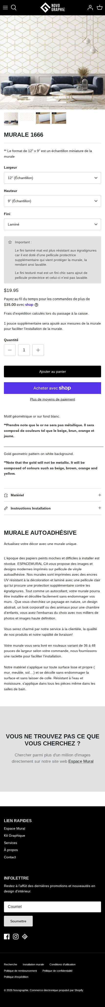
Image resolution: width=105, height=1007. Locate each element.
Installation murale (33, 964)
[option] (52, 62)
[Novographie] (52, 7)
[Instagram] (16, 936)
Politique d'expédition (16, 976)
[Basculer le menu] (5, 7)
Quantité (11, 340)
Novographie (20, 990)
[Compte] (89, 7)
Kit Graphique (14, 835)
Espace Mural (81, 761)
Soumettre (18, 921)
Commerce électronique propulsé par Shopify (56, 990)
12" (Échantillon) (20, 178)
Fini (7, 214)
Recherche (10, 964)
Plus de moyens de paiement (52, 399)
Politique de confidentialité (57, 970)
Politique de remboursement (20, 970)
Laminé (13, 224)
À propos (11, 850)
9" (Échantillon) (19, 201)
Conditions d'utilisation (62, 964)
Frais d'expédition (17, 313)
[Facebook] (7, 936)
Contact (10, 857)
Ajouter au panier (52, 371)
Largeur (10, 167)
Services (10, 843)
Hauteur (10, 191)
